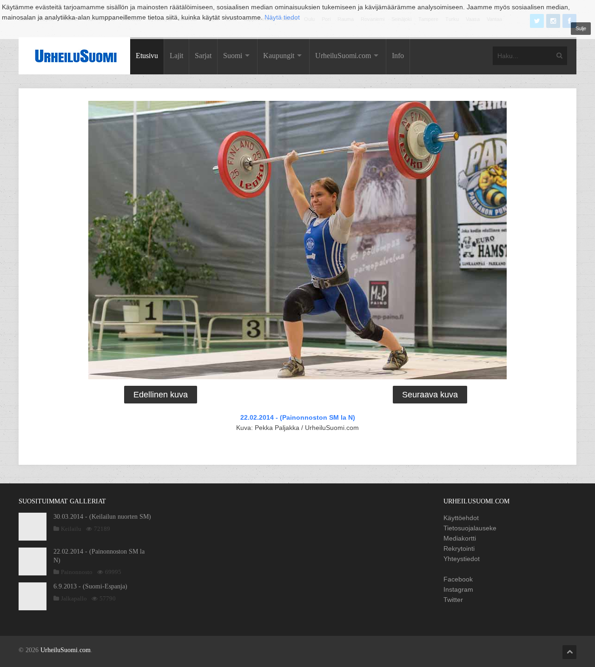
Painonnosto (77, 571)
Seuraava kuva (430, 394)
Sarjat (203, 55)
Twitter (453, 599)
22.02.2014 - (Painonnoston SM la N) (297, 417)
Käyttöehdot (461, 518)
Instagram (458, 589)
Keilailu (71, 528)
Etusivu (147, 55)
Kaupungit (278, 55)
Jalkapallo (74, 598)
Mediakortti (459, 538)
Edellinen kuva (160, 394)
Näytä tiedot (282, 17)
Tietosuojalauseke (469, 528)
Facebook (458, 579)
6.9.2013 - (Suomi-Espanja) (90, 586)
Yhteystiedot (461, 558)
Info (398, 55)
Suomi (232, 55)
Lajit (176, 55)
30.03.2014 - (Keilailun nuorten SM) (102, 516)
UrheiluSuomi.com (343, 55)
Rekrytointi (459, 548)
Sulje (580, 28)
